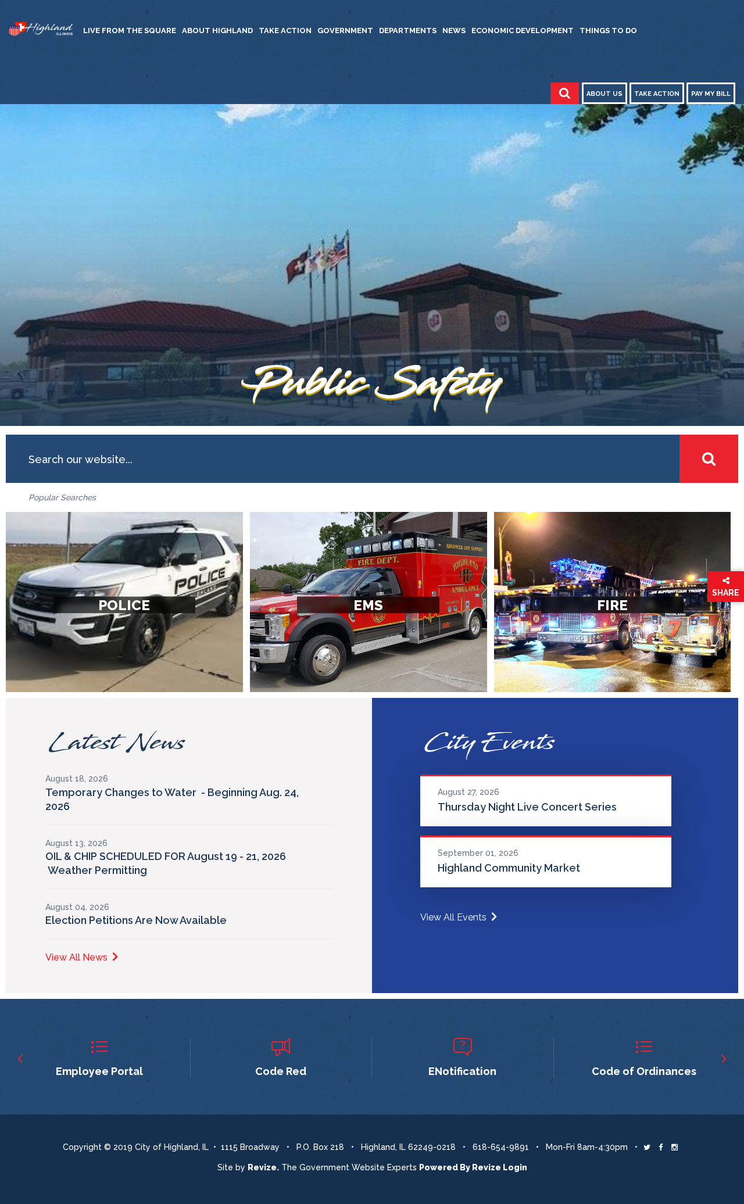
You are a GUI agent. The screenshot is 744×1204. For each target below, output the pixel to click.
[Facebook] (661, 1147)
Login (515, 1167)
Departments (408, 30)
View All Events (453, 917)
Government (345, 30)
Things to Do (608, 30)
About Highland (217, 30)
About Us (604, 94)
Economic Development (522, 30)
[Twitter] (647, 1147)
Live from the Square (129, 30)
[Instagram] (674, 1147)
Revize (486, 1167)
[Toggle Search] (564, 93)
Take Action (285, 30)
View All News (76, 957)
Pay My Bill (711, 94)
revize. (263, 1167)
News (454, 30)
